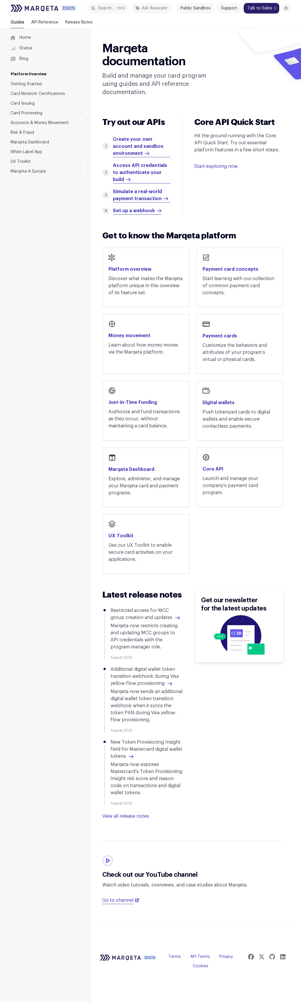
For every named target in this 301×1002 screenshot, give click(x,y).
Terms (174, 957)
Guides (17, 22)
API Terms (200, 957)
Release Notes (79, 22)
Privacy (226, 957)
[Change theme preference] (286, 8)
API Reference (44, 22)
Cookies (200, 966)
